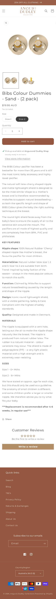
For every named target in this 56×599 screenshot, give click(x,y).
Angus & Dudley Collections (22, 594)
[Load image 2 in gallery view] (28, 80)
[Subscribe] (44, 543)
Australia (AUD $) (26, 573)
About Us (11, 519)
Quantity (6, 125)
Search (9, 480)
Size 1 (9, 120)
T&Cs (8, 493)
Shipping (11, 512)
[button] (3, 11)
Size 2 (22, 119)
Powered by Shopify (44, 594)
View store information (17, 158)
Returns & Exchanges (17, 506)
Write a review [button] (28, 446)
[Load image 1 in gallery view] (11, 80)
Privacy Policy (13, 499)
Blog (8, 486)
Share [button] (8, 419)
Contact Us (12, 525)
